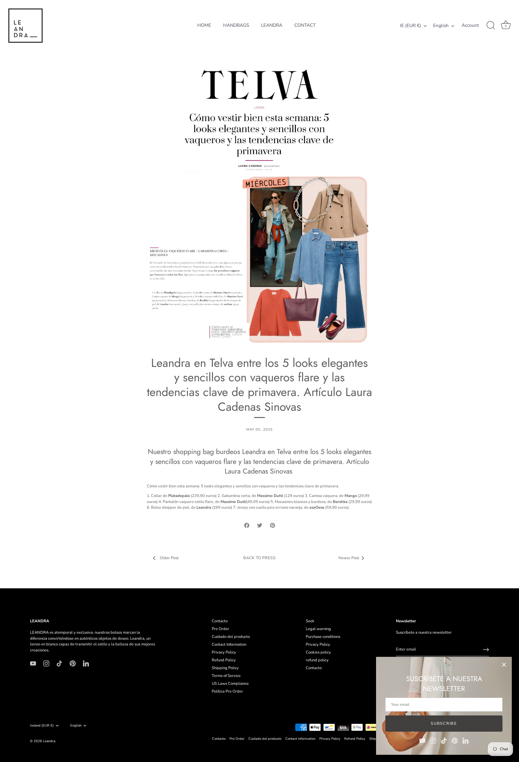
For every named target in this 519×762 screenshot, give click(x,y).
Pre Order (220, 629)
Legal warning (318, 629)
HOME (204, 25)
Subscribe (444, 723)
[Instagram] (433, 740)
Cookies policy (318, 652)
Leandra (49, 741)
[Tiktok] (444, 740)
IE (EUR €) (410, 26)
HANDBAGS (236, 25)
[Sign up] (486, 650)
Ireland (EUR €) (42, 726)
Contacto (220, 621)
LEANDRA (271, 25)
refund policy (317, 660)
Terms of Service (226, 675)
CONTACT (305, 25)
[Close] (504, 664)
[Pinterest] (455, 740)
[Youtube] (422, 740)
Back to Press (259, 558)
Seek (310, 621)
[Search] (490, 25)
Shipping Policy (225, 668)
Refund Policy (224, 660)
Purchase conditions (323, 636)
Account (470, 25)
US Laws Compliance (230, 683)
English (441, 26)
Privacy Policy (224, 652)
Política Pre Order (227, 691)
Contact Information (229, 644)
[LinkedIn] (466, 740)
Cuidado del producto (231, 636)
